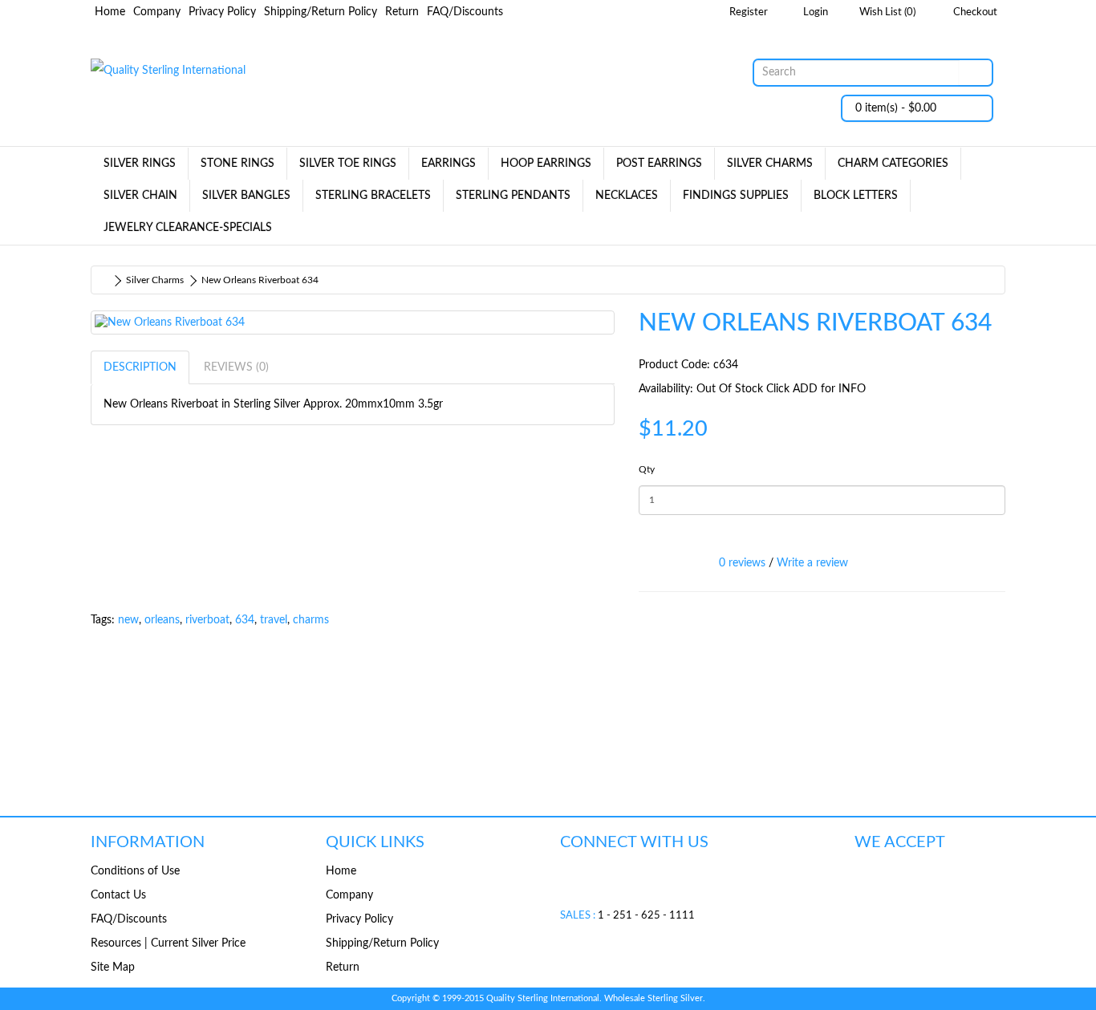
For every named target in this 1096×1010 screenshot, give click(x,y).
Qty (647, 469)
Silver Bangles (246, 195)
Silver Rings (140, 163)
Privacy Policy (222, 12)
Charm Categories (893, 163)
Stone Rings (237, 163)
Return (402, 12)
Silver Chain (140, 195)
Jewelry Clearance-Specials (188, 227)
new (128, 620)
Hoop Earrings (546, 163)
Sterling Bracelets (373, 195)
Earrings (448, 163)
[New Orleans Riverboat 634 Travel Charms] (353, 322)
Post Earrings (659, 163)
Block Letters (856, 195)
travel (273, 620)
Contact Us (118, 895)
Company (157, 12)
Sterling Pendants (513, 195)
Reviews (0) (236, 367)
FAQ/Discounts (465, 12)
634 (244, 620)
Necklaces (626, 195)
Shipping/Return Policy (320, 12)
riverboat (207, 620)
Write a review (812, 563)
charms (311, 620)
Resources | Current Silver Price (168, 943)
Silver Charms (770, 163)
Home (110, 12)
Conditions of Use (135, 871)
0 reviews (742, 563)
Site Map (113, 967)
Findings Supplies (736, 195)
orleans (162, 620)
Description (140, 367)
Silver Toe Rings (347, 163)
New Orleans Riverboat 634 (260, 280)
